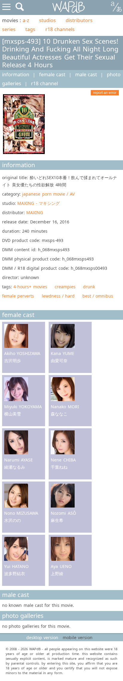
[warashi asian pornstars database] (68, 7)
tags (30, 29)
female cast (52, 74)
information (15, 74)
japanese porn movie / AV (48, 194)
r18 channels (60, 29)
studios (47, 20)
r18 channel (44, 83)
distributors (79, 20)
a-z (26, 20)
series (9, 29)
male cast (86, 74)
